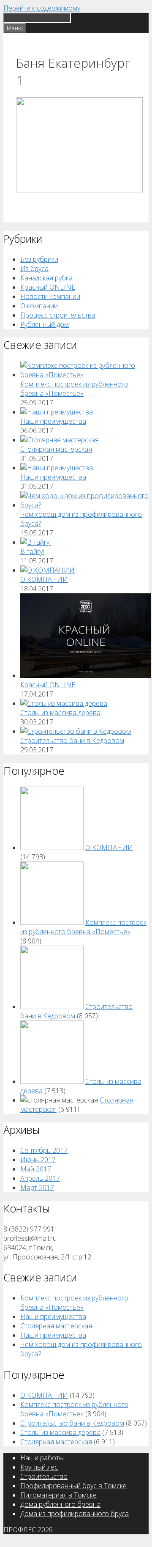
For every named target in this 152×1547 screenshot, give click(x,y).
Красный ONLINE (47, 287)
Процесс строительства (57, 315)
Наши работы (42, 1457)
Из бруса (34, 268)
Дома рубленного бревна (60, 1504)
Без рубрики (39, 259)
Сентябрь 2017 (44, 1150)
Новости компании (50, 296)
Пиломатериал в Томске (58, 1495)
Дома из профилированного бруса (74, 1513)
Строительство (44, 1476)
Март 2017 (37, 1187)
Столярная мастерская (56, 449)
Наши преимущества (53, 421)
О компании (39, 305)
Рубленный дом (44, 324)
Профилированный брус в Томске (73, 1485)
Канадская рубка (46, 278)
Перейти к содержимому (41, 8)
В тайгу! (32, 551)
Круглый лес (39, 1467)
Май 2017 (35, 1169)
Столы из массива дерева (60, 712)
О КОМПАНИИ (44, 579)
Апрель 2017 (40, 1178)
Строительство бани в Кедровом (72, 740)
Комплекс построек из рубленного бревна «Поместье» (74, 388)
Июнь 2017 (38, 1159)
